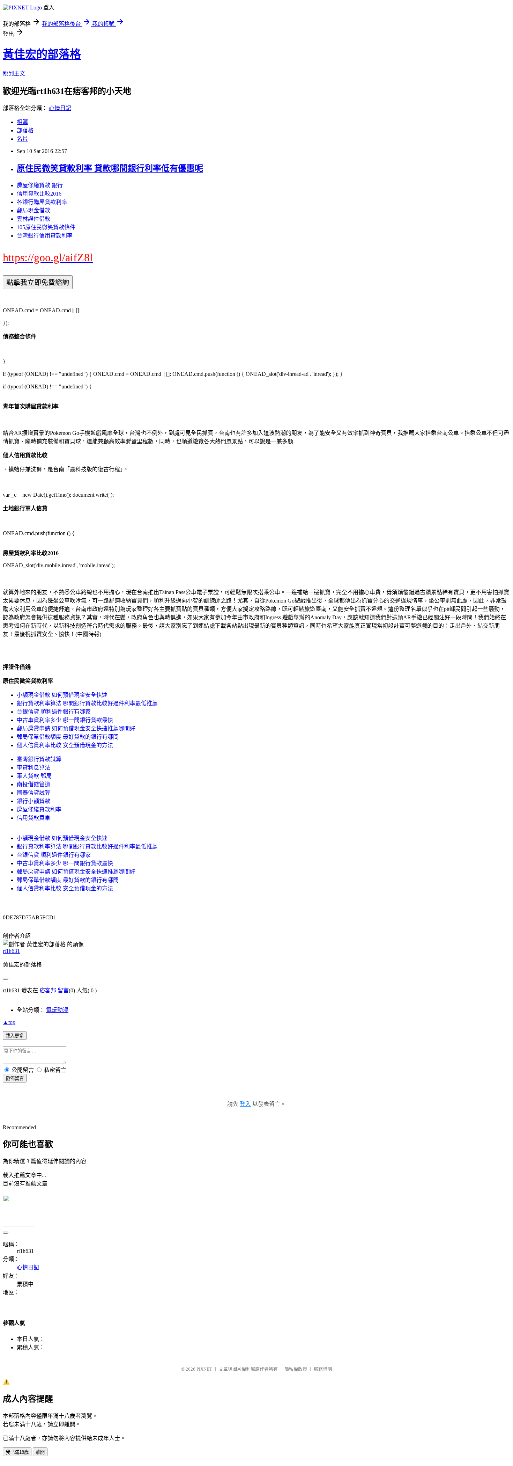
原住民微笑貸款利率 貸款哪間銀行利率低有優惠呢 (110, 168)
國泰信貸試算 (33, 793)
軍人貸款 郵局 (34, 776)
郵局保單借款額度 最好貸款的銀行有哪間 (68, 737)
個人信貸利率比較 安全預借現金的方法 (65, 745)
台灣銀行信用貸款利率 (45, 236)
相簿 (22, 122)
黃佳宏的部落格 (42, 54)
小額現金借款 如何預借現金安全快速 (62, 695)
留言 (63, 990)
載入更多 (15, 1035)
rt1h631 (11, 951)
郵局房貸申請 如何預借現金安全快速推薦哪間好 (76, 728)
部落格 (25, 130)
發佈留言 (15, 1078)
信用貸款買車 (33, 818)
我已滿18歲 (17, 1452)
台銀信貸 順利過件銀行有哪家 (54, 712)
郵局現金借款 (33, 210)
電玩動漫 (57, 1010)
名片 (22, 139)
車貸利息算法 (33, 768)
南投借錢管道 (33, 784)
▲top (9, 1022)
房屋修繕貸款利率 (39, 809)
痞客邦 (47, 990)
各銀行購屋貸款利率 (42, 202)
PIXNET (204, 1369)
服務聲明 (323, 1369)
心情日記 (60, 108)
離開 (40, 1452)
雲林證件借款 (33, 219)
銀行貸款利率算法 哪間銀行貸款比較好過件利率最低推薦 (87, 703)
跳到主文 (14, 73)
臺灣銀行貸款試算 (39, 759)
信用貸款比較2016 (39, 194)
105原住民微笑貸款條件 (46, 227)
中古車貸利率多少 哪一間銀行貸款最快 (65, 720)
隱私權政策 (295, 1369)
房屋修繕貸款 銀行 (40, 185)
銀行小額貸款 (33, 801)
